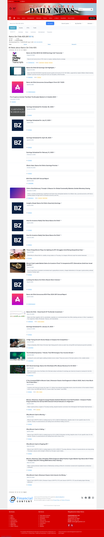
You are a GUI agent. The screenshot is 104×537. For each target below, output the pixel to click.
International (41, 32)
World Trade (45, 198)
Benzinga (30, 115)
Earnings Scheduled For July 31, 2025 (39, 120)
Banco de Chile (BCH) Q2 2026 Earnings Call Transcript (45, 53)
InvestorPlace (30, 347)
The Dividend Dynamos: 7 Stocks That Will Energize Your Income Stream (50, 352)
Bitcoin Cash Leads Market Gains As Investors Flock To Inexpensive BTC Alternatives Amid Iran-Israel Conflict (59, 264)
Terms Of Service (66, 500)
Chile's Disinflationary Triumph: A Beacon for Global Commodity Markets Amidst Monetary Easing (58, 188)
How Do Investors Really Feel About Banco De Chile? (44, 220)
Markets (12, 28)
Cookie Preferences (51, 533)
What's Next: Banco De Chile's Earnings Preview (42, 165)
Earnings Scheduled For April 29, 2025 (39, 138)
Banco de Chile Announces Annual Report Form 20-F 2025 (45, 82)
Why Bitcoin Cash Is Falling (36, 429)
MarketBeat (30, 77)
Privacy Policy (56, 500)
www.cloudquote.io (60, 497)
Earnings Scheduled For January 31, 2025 (40, 326)
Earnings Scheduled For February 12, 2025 (40, 152)
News (26, 32)
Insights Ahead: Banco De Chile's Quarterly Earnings (44, 203)
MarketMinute (30, 198)
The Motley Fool (31, 62)
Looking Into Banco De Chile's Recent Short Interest (43, 280)
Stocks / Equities (41, 321)
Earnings (46, 62)
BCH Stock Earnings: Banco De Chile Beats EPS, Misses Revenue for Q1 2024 (51, 366)
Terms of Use (24, 533)
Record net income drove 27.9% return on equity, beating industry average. (46, 59)
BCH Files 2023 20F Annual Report (37, 178)
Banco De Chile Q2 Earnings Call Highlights (41, 67)
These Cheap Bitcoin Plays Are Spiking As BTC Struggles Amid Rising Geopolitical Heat (55, 250)
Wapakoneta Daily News (34, 531)
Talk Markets (30, 321)
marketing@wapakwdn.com (78, 521)
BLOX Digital (61, 533)
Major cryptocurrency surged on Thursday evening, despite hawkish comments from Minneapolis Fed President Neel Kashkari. (59, 406)
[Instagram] (92, 499)
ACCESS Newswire (31, 304)
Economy (50, 62)
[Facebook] (85, 499)
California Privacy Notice (41, 533)
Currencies (33, 32)
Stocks (21, 28)
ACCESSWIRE (30, 183)
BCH (31, 36)
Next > (25, 50)
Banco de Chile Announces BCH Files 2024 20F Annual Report (46, 294)
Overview (20, 32)
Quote (25, 44)
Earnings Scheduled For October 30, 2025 (40, 107)
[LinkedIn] (89, 499)
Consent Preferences (6, 536)
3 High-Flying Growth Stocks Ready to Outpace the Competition (47, 339)
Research (74, 44)
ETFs (28, 28)
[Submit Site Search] (91, 9)
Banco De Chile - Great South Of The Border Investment (45, 312)
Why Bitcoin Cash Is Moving (36, 414)
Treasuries (49, 32)
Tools (34, 28)
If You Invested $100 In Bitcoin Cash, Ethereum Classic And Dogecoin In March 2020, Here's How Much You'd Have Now (59, 381)
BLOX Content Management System (71, 531)
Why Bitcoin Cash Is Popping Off (37, 444)
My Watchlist (78, 23)
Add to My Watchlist (38, 42)
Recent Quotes (65, 23)
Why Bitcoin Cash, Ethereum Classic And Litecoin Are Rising (46, 475)
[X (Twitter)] (82, 499)
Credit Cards (41, 62)
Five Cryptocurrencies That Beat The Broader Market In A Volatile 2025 (33, 97)
